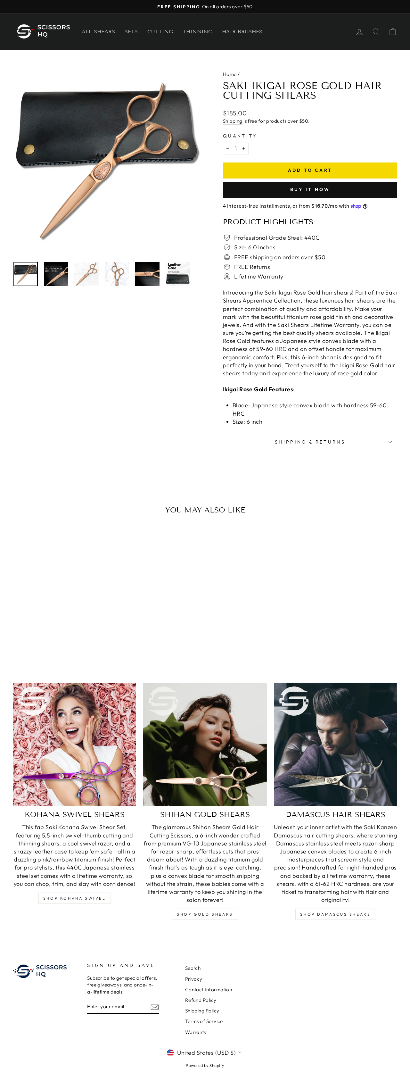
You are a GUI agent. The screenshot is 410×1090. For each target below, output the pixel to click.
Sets (131, 32)
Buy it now (310, 189)
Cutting (160, 32)
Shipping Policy (202, 1011)
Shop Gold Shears (205, 914)
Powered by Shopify (205, 1065)
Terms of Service (204, 1021)
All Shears (98, 32)
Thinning (197, 32)
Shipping (232, 121)
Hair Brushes (242, 32)
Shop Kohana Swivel (74, 898)
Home (230, 74)
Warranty (196, 1032)
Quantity (240, 136)
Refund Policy (201, 1000)
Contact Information (208, 989)
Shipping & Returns (310, 442)
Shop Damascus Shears (335, 914)
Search (193, 968)
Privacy (193, 979)
